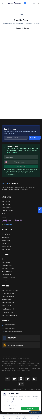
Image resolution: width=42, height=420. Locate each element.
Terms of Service (7, 211)
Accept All (30, 408)
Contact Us (5, 243)
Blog (3, 259)
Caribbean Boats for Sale (10, 290)
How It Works (6, 234)
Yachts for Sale (6, 299)
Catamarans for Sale (8, 303)
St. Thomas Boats (35, 368)
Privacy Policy (12, 402)
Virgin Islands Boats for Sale (10, 361)
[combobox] (8, 162)
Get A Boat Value (7, 265)
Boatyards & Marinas (8, 278)
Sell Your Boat (6, 201)
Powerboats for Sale (22, 368)
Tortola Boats (26, 370)
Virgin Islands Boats (8, 296)
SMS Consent (6, 249)
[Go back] (2, 3)
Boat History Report (8, 268)
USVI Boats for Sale (8, 293)
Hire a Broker (6, 204)
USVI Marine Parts (7, 312)
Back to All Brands (22, 28)
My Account (5, 214)
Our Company (6, 240)
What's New (5, 237)
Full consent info (12, 152)
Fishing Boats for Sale (8, 368)
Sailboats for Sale (19, 366)
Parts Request (6, 207)
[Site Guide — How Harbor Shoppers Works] (25, 3)
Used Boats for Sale (8, 309)
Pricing (4, 217)
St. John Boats (16, 370)
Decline (11, 408)
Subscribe (35, 138)
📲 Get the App (7, 224)
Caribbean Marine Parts (9, 315)
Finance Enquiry (7, 271)
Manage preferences (10, 405)
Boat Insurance (6, 274)
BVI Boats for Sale (7, 306)
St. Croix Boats (6, 370)
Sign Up (22, 166)
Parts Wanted (6, 281)
